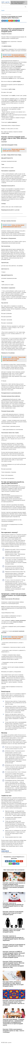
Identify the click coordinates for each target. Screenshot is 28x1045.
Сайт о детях (5, 2)
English (2, 10)
